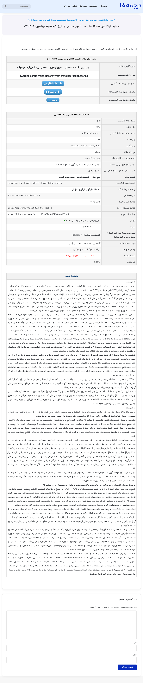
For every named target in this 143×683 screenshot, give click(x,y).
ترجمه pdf (51, 91)
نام (135, 642)
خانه (111, 20)
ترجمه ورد (53, 100)
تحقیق (74, 6)
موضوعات (93, 6)
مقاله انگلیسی (51, 83)
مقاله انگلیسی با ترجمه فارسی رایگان (97, 20)
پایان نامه (67, 6)
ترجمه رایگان (83, 6)
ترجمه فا (104, 6)
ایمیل (135, 654)
